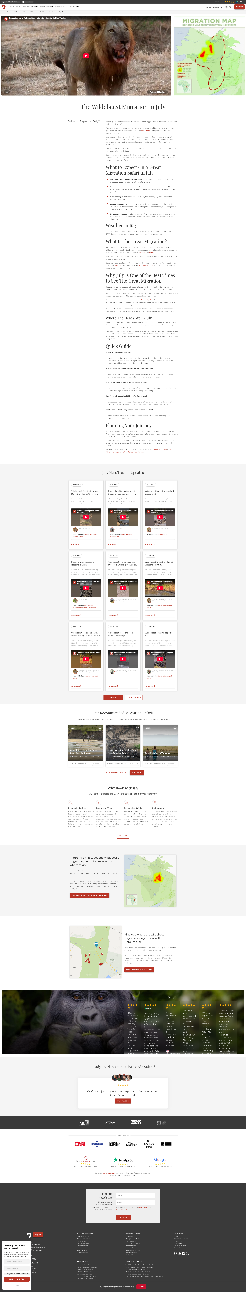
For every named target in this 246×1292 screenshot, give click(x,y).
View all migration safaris (115, 773)
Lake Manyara (131, 756)
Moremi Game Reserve (85, 1269)
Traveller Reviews (180, 1246)
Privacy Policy (143, 1207)
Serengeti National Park (85, 1274)
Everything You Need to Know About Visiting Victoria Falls (145, 1276)
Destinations (45, 6)
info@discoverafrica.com (182, 1248)
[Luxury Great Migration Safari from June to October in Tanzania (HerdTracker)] (123, 743)
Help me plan (137, 773)
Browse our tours (160, 449)
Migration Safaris (131, 1252)
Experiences (60, 6)
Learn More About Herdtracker (139, 970)
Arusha (87, 756)
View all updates (134, 697)
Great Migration (147, 300)
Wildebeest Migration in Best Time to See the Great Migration (44, 12)
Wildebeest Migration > (15, 12)
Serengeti (118, 265)
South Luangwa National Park (87, 1276)
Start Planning (123, 1101)
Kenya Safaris (81, 1241)
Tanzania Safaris (82, 1246)
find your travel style (213, 7)
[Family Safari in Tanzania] (160, 743)
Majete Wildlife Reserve (85, 1278)
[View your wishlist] (226, 7)
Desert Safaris (130, 1248)
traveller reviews (109, 1173)
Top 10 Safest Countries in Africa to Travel (139, 1265)
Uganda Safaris (82, 1250)
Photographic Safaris (133, 1243)
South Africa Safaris (83, 1239)
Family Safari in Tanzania (158, 753)
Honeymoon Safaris (132, 1239)
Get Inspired (123, 1217)
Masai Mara (145, 131)
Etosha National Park (84, 1272)
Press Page (178, 1241)
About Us (73, 6)
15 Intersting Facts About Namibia (137, 1269)
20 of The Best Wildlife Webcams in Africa (139, 1267)
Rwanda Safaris (82, 1248)
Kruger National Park (84, 1265)
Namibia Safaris (82, 1252)
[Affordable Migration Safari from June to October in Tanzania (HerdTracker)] (85, 743)
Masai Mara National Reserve (87, 1267)
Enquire (239, 7)
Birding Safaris (130, 1255)
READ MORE (123, 836)
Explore (96, 764)
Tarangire (93, 756)
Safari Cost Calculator (181, 1239)
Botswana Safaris (83, 1236)
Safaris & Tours (29, 6)
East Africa (75, 756)
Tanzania (141, 253)
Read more (75, 544)
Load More (113, 697)
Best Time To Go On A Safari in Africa (138, 1272)
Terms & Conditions (123, 1210)
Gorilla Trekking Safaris (133, 1250)
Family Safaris (130, 1236)
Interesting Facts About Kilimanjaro (137, 1274)
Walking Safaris (130, 1241)
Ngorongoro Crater (146, 265)
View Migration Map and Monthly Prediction (90, 895)
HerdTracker (178, 1243)
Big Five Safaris (131, 1246)
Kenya (151, 253)
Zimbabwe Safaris (83, 1243)
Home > (4, 12)
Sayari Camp (162, 534)
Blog (176, 1236)
